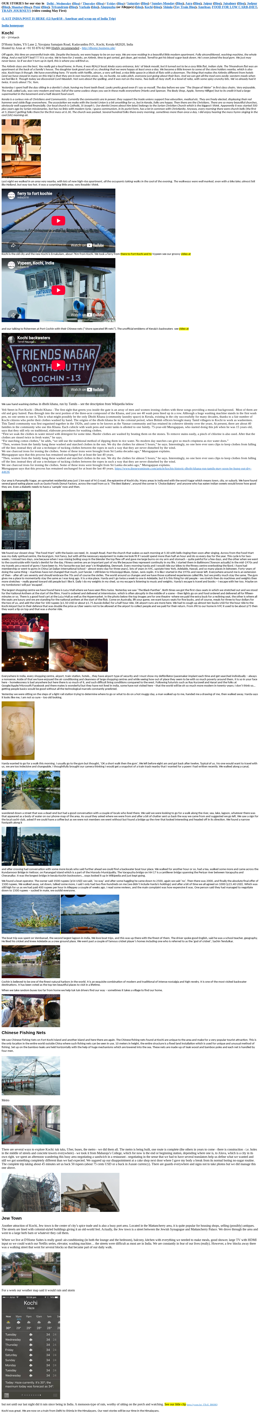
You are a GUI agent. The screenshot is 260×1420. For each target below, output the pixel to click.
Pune (36, 7)
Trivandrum (59, 7)
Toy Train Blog (184, 7)
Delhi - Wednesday (59, 3)
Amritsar (204, 7)
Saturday (133, 3)
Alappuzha (108, 7)
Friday (111, 3)
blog (95, 7)
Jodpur (252, 3)
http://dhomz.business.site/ (98, 48)
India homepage (13, 25)
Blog (76, 3)
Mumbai (17, 7)
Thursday (89, 3)
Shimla (168, 7)
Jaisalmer (229, 3)
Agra (188, 3)
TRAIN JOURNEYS (16, 10)
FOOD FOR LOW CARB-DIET (234, 7)
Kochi (149, 7)
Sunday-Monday (163, 3)
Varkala (84, 7)
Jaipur (207, 3)
